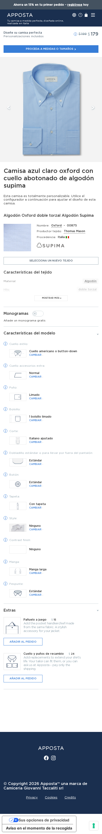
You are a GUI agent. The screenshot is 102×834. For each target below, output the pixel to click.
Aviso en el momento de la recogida (39, 828)
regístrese (74, 4)
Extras (10, 610)
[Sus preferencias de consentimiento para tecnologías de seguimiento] (93, 825)
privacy (32, 797)
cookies (51, 797)
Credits (70, 797)
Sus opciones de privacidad (44, 820)
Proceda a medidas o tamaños (49, 49)
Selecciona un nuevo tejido (51, 260)
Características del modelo (29, 333)
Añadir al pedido (23, 641)
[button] (75, 34)
